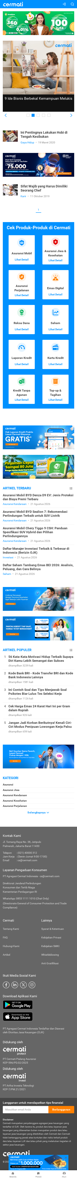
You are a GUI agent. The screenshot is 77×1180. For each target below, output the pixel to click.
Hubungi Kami (11, 946)
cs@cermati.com (27, 860)
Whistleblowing (50, 954)
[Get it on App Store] (38, 1016)
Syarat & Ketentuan (52, 928)
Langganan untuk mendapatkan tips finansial (33, 1102)
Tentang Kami (11, 928)
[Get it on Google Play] (38, 1004)
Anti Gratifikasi (49, 963)
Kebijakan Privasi (51, 937)
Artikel (6, 954)
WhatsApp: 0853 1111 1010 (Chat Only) (26, 898)
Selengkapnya (36, 812)
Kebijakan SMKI (50, 946)
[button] (6, 115)
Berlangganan (61, 1109)
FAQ (5, 937)
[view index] (71, 488)
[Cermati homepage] (16, 1153)
